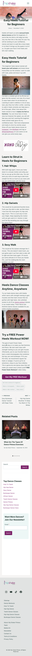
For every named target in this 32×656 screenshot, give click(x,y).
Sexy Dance (7, 490)
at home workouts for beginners (11, 382)
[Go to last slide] (4, 437)
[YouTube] (11, 592)
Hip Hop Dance (8, 487)
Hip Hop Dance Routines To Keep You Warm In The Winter (24, 400)
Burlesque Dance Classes (12, 617)
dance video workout (9, 389)
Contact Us (7, 633)
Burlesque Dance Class (11, 508)
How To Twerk (8, 484)
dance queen (20, 386)
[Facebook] (21, 592)
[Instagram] (6, 592)
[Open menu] (28, 3)
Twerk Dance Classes (10, 499)
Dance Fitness (8, 502)
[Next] (27, 437)
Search (5, 464)
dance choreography (8, 386)
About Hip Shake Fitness (12, 622)
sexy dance (20, 389)
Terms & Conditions (10, 636)
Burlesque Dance (9, 493)
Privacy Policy (8, 639)
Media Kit (7, 628)
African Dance (8, 496)
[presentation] (16, 429)
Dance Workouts (9, 603)
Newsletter (7, 631)
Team (6, 625)
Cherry (10, 28)
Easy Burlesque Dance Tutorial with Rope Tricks (7, 399)
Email (7, 524)
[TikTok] (16, 592)
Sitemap (6, 600)
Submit (8, 533)
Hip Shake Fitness (10, 447)
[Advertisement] (16, 558)
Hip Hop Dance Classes (11, 505)
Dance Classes (16, 17)
